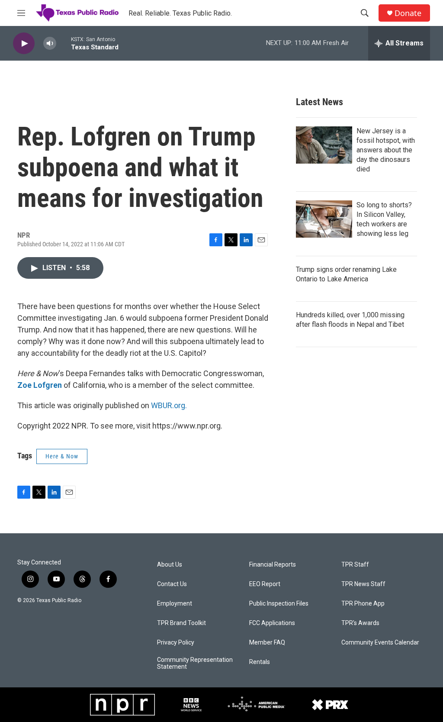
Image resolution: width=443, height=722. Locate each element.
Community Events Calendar (380, 642)
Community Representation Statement (195, 663)
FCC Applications (272, 623)
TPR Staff (355, 564)
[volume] (49, 43)
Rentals (259, 662)
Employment (174, 603)
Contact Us (172, 584)
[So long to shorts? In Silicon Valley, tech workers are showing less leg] (324, 219)
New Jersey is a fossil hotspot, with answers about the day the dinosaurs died (385, 150)
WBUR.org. (169, 405)
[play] (24, 43)
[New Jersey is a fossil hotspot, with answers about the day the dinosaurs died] (324, 145)
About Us (169, 564)
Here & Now (61, 456)
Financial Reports (272, 564)
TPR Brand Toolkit (181, 623)
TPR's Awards (360, 623)
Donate (408, 13)
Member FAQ (267, 642)
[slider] (63, 43)
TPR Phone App (363, 603)
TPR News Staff (363, 584)
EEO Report (264, 584)
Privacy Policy (175, 642)
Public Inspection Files (278, 603)
